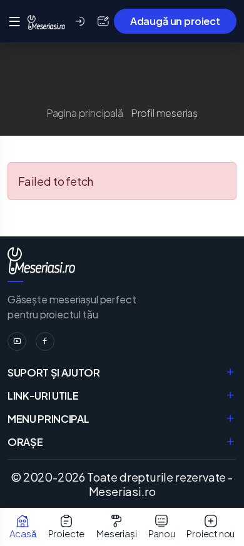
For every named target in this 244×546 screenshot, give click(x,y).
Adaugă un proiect (175, 21)
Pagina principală (84, 113)
